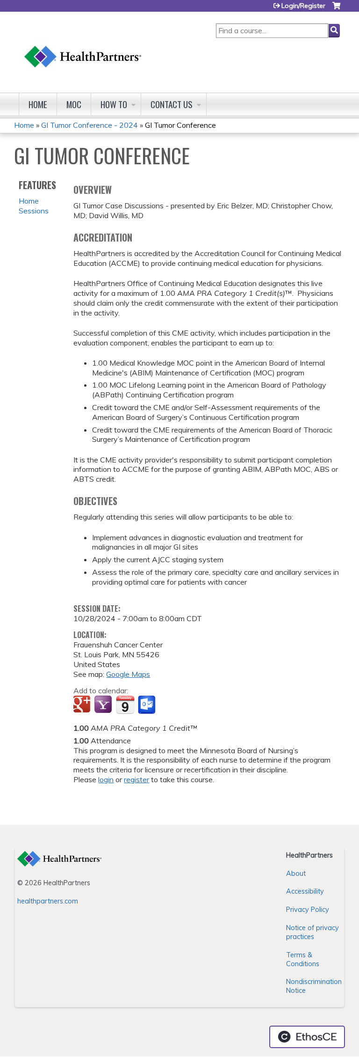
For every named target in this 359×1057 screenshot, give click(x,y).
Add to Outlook (147, 705)
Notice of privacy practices (312, 932)
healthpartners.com (47, 901)
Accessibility (305, 891)
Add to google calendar (83, 705)
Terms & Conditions (302, 959)
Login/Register (303, 5)
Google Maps (128, 674)
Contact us (172, 104)
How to (114, 104)
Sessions (34, 210)
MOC (73, 104)
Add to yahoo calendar (104, 705)
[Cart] (336, 9)
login (106, 779)
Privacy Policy (307, 909)
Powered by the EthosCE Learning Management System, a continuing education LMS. (307, 1037)
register (136, 779)
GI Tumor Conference (180, 125)
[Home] (83, 47)
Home (38, 104)
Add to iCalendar (125, 704)
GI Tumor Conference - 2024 (89, 125)
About (296, 873)
